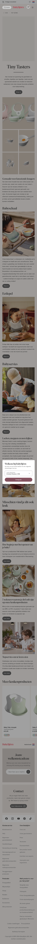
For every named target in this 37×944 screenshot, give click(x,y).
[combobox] (18, 473)
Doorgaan (18, 479)
